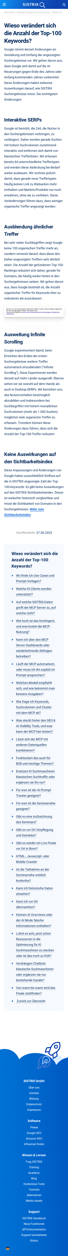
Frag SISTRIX (34, 1161)
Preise (34, 1127)
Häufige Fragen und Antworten (33, 12)
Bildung (34, 1098)
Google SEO (34, 1133)
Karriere (34, 1093)
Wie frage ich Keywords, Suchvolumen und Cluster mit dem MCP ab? (34, 707)
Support (34, 1212)
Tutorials (34, 1189)
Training (34, 1167)
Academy (34, 1173)
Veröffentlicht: (26, 533)
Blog (34, 1178)
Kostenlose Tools (34, 1184)
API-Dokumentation (34, 1229)
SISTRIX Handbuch (34, 1218)
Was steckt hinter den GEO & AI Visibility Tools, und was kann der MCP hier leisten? (35, 726)
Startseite (9, 12)
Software (34, 1121)
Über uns (34, 1087)
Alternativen (34, 1195)
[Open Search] (64, 4)
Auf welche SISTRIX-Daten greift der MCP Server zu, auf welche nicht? (36, 607)
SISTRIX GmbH (34, 1081)
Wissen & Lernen (34, 1155)
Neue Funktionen (34, 1224)
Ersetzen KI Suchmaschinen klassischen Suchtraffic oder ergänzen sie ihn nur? (35, 776)
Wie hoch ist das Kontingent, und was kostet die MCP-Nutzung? (35, 626)
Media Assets (34, 1200)
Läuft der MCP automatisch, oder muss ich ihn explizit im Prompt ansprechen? (35, 669)
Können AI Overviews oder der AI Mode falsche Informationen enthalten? (34, 920)
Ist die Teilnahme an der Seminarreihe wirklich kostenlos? (32, 875)
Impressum (34, 1109)
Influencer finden (34, 1144)
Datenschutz (34, 1104)
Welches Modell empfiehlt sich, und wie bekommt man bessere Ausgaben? (35, 688)
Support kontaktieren (34, 1235)
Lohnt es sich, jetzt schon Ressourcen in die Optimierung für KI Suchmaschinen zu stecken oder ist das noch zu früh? (35, 945)
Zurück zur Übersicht (30, 1001)
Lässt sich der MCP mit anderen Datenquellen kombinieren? (32, 744)
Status (34, 1240)
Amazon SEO (34, 1138)
